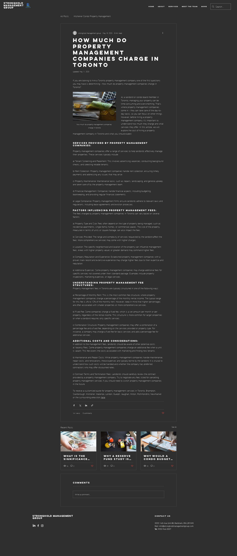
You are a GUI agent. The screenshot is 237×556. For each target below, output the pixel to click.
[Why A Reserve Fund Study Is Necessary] (118, 441)
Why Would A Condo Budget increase (157, 457)
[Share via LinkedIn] (86, 405)
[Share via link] (92, 405)
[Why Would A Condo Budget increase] (158, 441)
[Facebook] (38, 525)
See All (174, 427)
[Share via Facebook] (74, 405)
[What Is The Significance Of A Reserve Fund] (78, 441)
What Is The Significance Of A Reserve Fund (76, 457)
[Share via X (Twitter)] (80, 405)
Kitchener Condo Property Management (92, 16)
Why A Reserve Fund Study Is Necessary (117, 457)
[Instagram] (42, 525)
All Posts (64, 16)
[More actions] (162, 32)
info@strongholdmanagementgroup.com (176, 526)
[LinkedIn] (34, 525)
